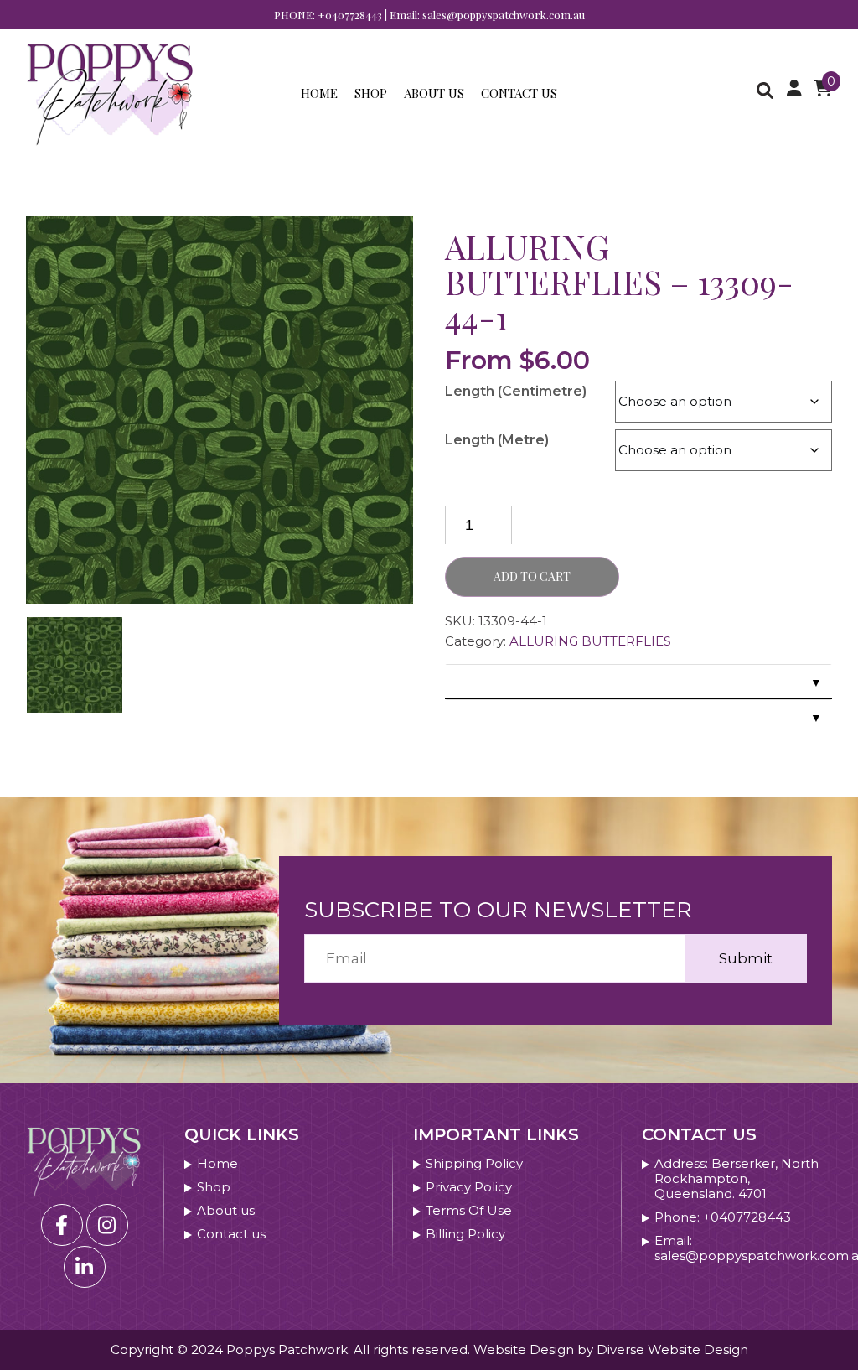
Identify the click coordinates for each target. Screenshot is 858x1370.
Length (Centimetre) (516, 391)
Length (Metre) (497, 440)
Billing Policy (465, 1234)
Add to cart (532, 576)
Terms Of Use (469, 1210)
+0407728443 (350, 14)
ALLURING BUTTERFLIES (590, 641)
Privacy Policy (469, 1187)
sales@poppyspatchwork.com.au (503, 14)
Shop (370, 93)
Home (319, 93)
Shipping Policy (474, 1163)
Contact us (519, 93)
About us (434, 93)
